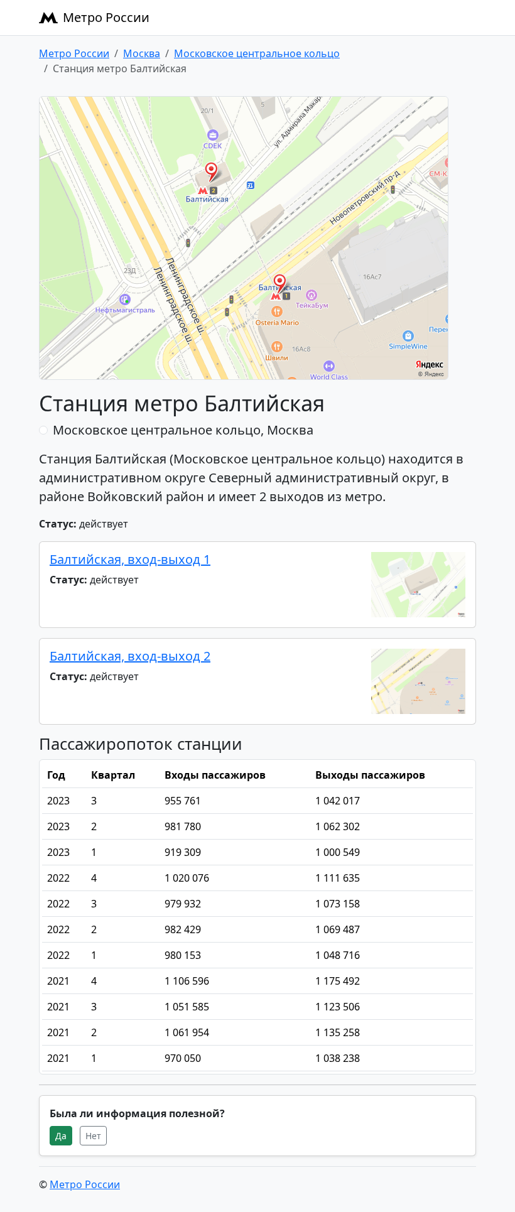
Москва (141, 53)
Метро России (106, 17)
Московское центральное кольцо (257, 53)
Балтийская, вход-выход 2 (130, 655)
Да (61, 1136)
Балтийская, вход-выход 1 (130, 559)
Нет (93, 1136)
